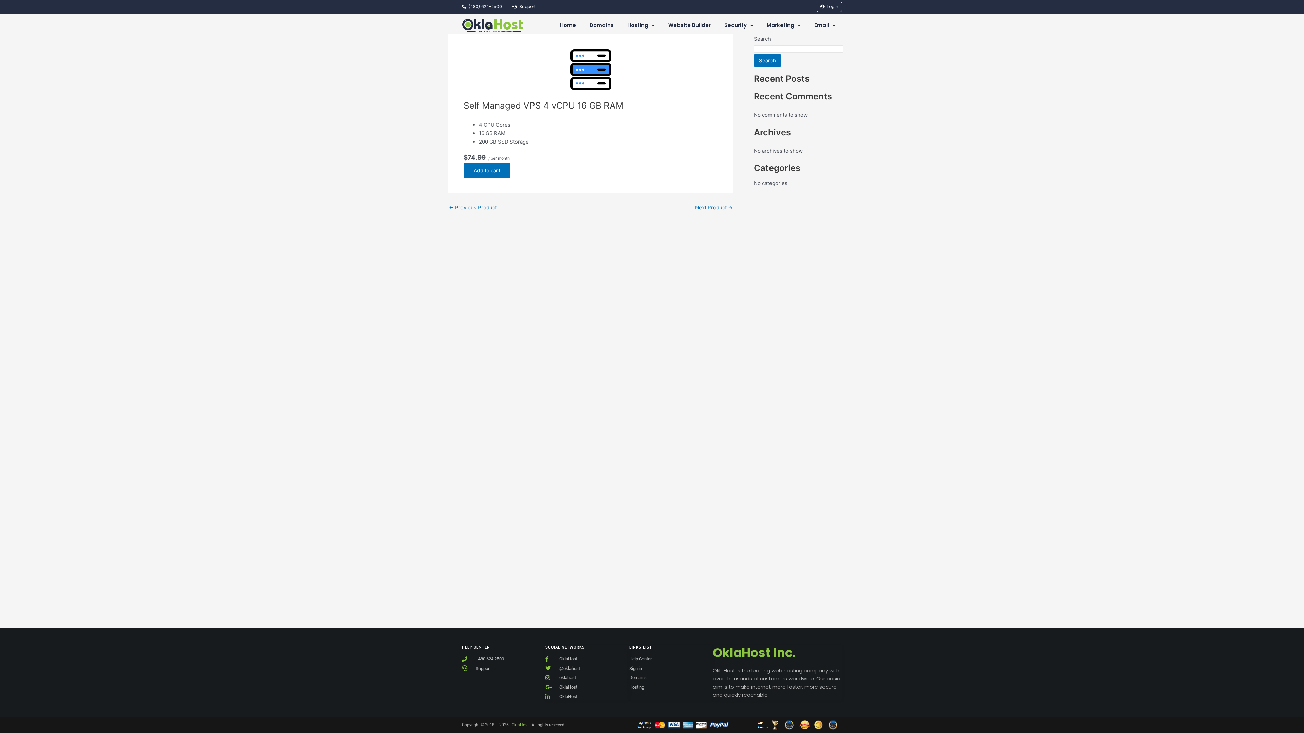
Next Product (714, 207)
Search (762, 39)
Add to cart (487, 170)
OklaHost (520, 724)
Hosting (637, 25)
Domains (602, 25)
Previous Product (473, 207)
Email (821, 25)
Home (568, 25)
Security (735, 25)
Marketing (780, 25)
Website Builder (689, 25)
